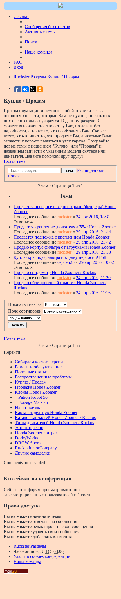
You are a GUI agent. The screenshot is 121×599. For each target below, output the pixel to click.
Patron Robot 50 (33, 397)
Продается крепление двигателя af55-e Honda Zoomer (65, 226)
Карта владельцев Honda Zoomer (46, 412)
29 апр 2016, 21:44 (93, 232)
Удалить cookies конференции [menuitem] (42, 556)
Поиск (69, 170)
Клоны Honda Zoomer (36, 392)
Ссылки (21, 16)
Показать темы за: (26, 304)
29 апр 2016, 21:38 (93, 252)
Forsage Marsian (33, 402)
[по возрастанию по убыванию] (60, 318)
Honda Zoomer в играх (36, 432)
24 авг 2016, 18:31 (93, 216)
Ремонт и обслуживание (38, 366)
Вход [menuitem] (18, 67)
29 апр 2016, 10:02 (96, 262)
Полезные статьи (31, 371)
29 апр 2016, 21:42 (93, 242)
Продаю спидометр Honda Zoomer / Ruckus (55, 272)
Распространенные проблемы (43, 377)
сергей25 (66, 262)
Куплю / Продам (30, 382)
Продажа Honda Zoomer (37, 387)
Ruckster (21, 546)
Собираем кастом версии (39, 361)
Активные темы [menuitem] (40, 31)
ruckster (64, 216)
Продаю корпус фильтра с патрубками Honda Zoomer (64, 247)
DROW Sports (28, 442)
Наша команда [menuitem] (38, 52)
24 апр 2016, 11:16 (93, 292)
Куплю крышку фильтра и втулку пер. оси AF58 (60, 257)
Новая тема (14, 161)
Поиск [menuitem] (31, 41)
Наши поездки (29, 407)
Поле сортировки (25, 311)
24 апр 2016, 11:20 (93, 277)
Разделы (38, 546)
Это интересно (29, 427)
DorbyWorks (26, 437)
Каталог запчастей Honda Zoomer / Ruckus (55, 417)
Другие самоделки (32, 453)
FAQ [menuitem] (18, 62)
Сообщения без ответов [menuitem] (47, 26)
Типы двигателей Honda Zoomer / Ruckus (54, 422)
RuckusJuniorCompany (36, 448)
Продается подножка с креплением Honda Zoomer (61, 237)
